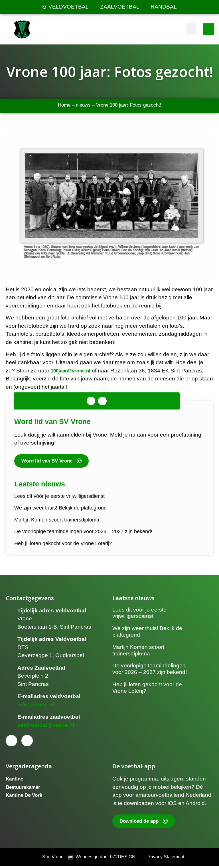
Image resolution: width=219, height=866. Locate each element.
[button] (191, 29)
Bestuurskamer (23, 787)
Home (64, 105)
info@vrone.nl (35, 705)
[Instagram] (102, 401)
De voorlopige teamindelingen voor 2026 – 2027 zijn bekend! (83, 531)
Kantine (14, 779)
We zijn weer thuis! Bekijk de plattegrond (60, 508)
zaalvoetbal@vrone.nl (45, 725)
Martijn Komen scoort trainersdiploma (56, 520)
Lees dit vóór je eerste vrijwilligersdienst (59, 496)
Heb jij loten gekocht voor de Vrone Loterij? (63, 543)
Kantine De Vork (24, 795)
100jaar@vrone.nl (70, 371)
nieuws (83, 105)
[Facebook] (91, 401)
